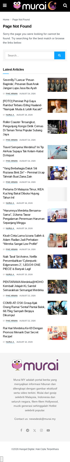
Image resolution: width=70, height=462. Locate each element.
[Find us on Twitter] (34, 430)
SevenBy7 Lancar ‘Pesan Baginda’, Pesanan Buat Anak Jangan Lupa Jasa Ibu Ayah (21, 84)
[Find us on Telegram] (27, 430)
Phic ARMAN (12, 94)
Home (6, 19)
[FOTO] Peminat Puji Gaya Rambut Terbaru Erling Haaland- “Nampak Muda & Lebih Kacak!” (22, 105)
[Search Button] (65, 6)
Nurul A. (10, 115)
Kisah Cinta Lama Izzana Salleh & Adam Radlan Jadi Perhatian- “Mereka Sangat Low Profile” (23, 239)
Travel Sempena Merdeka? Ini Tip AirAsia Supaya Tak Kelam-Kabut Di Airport (23, 151)
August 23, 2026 (25, 274)
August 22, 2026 (27, 321)
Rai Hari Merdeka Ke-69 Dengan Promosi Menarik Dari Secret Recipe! (23, 332)
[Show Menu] (5, 6)
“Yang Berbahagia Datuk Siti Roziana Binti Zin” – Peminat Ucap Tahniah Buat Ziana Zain (24, 172)
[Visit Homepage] (35, 6)
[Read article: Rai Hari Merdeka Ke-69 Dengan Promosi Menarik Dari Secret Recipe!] (57, 333)
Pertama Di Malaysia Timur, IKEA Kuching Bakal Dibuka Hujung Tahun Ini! (23, 193)
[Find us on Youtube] (48, 430)
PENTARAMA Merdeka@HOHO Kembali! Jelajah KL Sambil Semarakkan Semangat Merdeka (23, 286)
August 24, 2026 (27, 94)
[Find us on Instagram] (41, 430)
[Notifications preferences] (1, 459)
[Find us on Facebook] (21, 430)
